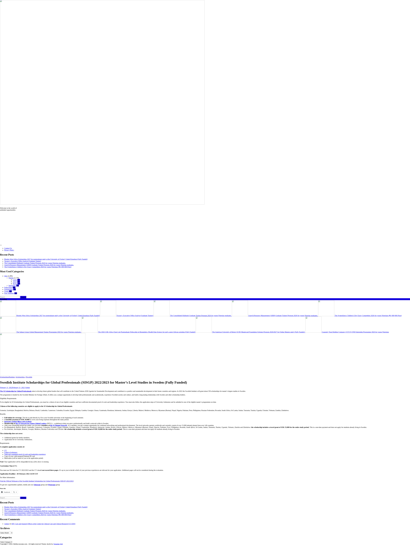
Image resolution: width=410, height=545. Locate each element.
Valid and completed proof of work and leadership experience (25, 454)
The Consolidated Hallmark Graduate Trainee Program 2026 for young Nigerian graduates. (35, 263)
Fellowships (8, 287)
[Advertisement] (205, 228)
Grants (6, 291)
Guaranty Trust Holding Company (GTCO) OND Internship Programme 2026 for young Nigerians (355, 332)
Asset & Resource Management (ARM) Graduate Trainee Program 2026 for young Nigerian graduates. (39, 265)
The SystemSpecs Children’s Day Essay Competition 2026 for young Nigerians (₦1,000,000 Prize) (37, 267)
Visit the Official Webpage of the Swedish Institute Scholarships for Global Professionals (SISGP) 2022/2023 (37, 481)
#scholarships (20, 377)
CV (5, 450)
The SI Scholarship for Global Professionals (15, 391)
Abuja (15, 282)
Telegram (37, 485)
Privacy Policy (9, 250)
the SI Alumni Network (58, 425)
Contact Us (8, 248)
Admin (27, 387)
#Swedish (29, 377)
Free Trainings (9, 293)
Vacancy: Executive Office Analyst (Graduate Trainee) (22, 261)
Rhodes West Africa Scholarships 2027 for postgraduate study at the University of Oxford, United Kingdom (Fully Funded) (45, 259)
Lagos (15, 280)
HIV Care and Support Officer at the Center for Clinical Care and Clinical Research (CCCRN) (43, 524)
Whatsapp (52, 485)
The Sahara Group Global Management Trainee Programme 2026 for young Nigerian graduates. (49, 332)
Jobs (5, 276)
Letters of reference (10, 452)
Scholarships (8, 289)
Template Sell (58, 544)
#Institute (12, 377)
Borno (15, 284)
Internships (12, 285)
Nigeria (11, 278)
